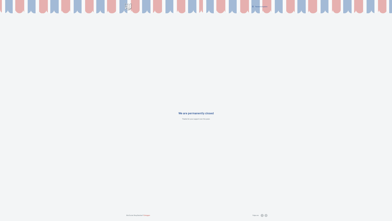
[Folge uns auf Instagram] (266, 215)
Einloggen (147, 215)
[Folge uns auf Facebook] (262, 215)
